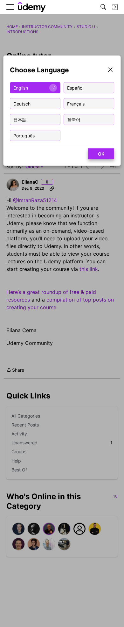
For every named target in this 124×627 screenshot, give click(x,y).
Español (75, 87)
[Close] (110, 70)
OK (101, 154)
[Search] (103, 7)
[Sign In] (115, 7)
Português (24, 135)
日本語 (20, 119)
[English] (32, 7)
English (20, 87)
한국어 (73, 119)
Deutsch (22, 103)
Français (76, 103)
